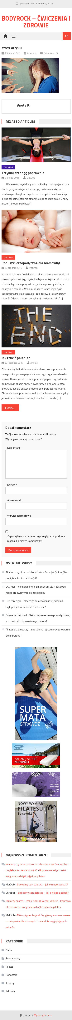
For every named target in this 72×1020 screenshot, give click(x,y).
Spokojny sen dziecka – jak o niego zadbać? (42, 884)
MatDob (30, 178)
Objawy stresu (13, 408)
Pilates (9, 967)
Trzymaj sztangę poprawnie (23, 172)
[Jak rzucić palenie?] (36, 326)
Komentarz (14, 448)
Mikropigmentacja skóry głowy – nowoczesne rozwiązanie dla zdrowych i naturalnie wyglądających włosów (38, 921)
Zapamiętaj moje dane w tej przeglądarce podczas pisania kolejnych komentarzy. (36, 538)
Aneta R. (32, 53)
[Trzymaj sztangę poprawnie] (36, 145)
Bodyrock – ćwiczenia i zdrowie (36, 22)
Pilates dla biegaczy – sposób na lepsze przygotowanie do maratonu (38, 632)
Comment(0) (51, 53)
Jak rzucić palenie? (16, 357)
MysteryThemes (42, 1015)
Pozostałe (11, 975)
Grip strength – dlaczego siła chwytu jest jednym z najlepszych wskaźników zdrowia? (35, 604)
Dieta (9, 950)
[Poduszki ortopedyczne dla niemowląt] (36, 231)
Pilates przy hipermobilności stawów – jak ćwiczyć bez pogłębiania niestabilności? (37, 575)
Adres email (15, 500)
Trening (8, 167)
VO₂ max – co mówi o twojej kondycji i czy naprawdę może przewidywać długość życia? (36, 590)
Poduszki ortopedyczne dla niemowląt (31, 262)
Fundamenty (13, 958)
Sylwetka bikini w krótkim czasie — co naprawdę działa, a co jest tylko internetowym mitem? (38, 618)
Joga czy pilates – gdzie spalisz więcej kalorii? (32, 901)
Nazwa (12, 485)
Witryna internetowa (19, 516)
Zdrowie (8, 257)
